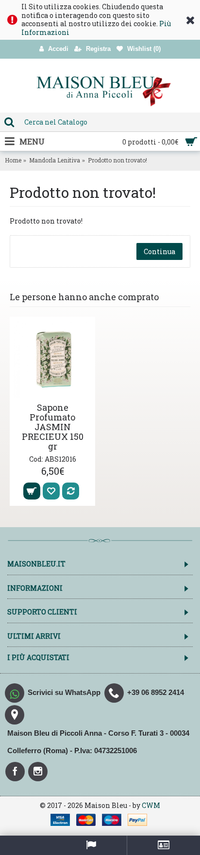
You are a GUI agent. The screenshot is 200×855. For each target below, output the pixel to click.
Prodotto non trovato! (117, 160)
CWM (151, 805)
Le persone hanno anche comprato (84, 297)
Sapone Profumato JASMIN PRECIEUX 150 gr (52, 427)
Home (13, 160)
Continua (159, 251)
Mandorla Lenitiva (54, 160)
